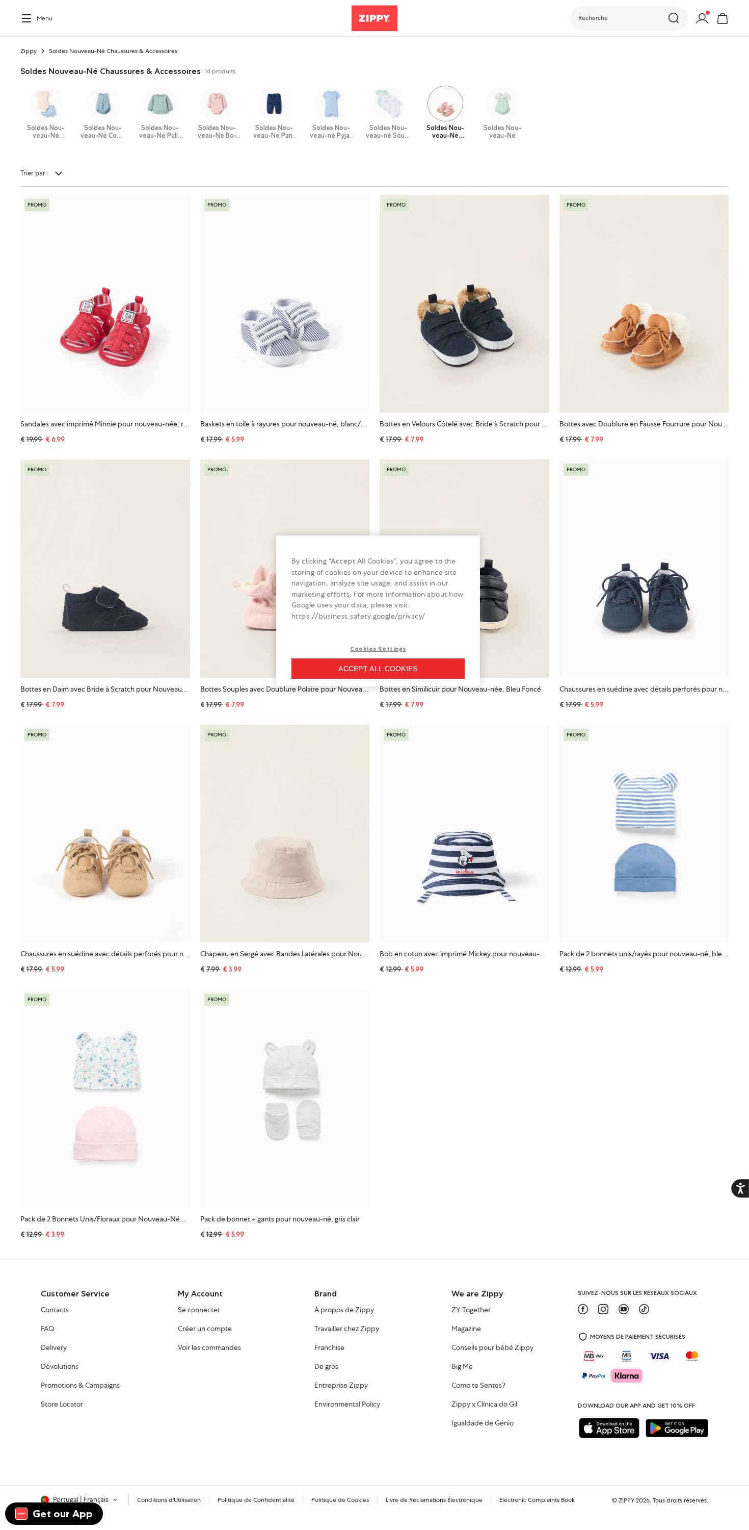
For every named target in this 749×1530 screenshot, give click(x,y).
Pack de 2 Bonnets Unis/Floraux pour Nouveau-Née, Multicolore (121, 1218)
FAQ (48, 1329)
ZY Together (471, 1310)
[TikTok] (644, 1309)
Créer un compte (205, 1329)
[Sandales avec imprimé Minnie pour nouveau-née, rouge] (105, 304)
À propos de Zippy (344, 1310)
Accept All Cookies (377, 669)
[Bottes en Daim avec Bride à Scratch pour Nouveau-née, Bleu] (105, 568)
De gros (326, 1367)
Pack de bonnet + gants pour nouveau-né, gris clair (280, 1218)
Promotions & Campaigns (80, 1386)
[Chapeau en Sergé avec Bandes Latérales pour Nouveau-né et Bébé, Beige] (285, 833)
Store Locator (62, 1404)
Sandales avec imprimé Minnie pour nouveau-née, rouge (109, 423)
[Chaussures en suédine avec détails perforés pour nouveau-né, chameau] (105, 833)
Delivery (54, 1348)
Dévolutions (59, 1367)
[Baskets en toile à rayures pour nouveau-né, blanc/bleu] (285, 304)
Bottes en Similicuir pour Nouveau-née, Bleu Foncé (460, 689)
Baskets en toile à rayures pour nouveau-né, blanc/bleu (287, 423)
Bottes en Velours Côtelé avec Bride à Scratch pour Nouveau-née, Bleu (492, 423)
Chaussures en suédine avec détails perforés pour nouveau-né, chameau (135, 953)
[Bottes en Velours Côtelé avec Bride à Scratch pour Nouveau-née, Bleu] (464, 304)
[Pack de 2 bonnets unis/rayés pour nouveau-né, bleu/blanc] (644, 833)
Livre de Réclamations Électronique (434, 1500)
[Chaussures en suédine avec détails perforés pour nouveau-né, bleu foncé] (644, 568)
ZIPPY (626, 1500)
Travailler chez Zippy (346, 1329)
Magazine (466, 1329)
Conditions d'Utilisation (169, 1500)
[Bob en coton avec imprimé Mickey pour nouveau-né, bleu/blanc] (464, 833)
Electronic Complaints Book (537, 1500)
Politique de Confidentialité (256, 1500)
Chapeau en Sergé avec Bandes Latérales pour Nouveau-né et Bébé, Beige (318, 953)
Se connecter (199, 1310)
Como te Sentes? (478, 1386)
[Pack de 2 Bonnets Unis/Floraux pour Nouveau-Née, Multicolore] (105, 1098)
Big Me (462, 1367)
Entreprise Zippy (341, 1386)
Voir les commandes (209, 1348)
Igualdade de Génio (482, 1423)
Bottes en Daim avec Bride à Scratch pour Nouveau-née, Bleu (117, 689)
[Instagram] (603, 1309)
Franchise (329, 1348)
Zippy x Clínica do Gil (484, 1404)
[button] (629, 18)
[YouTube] (624, 1309)
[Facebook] (583, 1309)
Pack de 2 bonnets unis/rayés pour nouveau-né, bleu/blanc (652, 953)
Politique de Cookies (340, 1500)
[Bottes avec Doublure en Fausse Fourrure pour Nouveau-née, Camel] (644, 304)
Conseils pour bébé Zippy (492, 1348)
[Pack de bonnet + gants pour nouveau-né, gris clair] (285, 1098)
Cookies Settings (378, 648)
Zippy (28, 51)
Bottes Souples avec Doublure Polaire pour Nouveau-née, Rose (300, 689)
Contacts (55, 1310)
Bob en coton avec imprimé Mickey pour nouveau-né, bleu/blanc (483, 953)
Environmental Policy (347, 1404)
